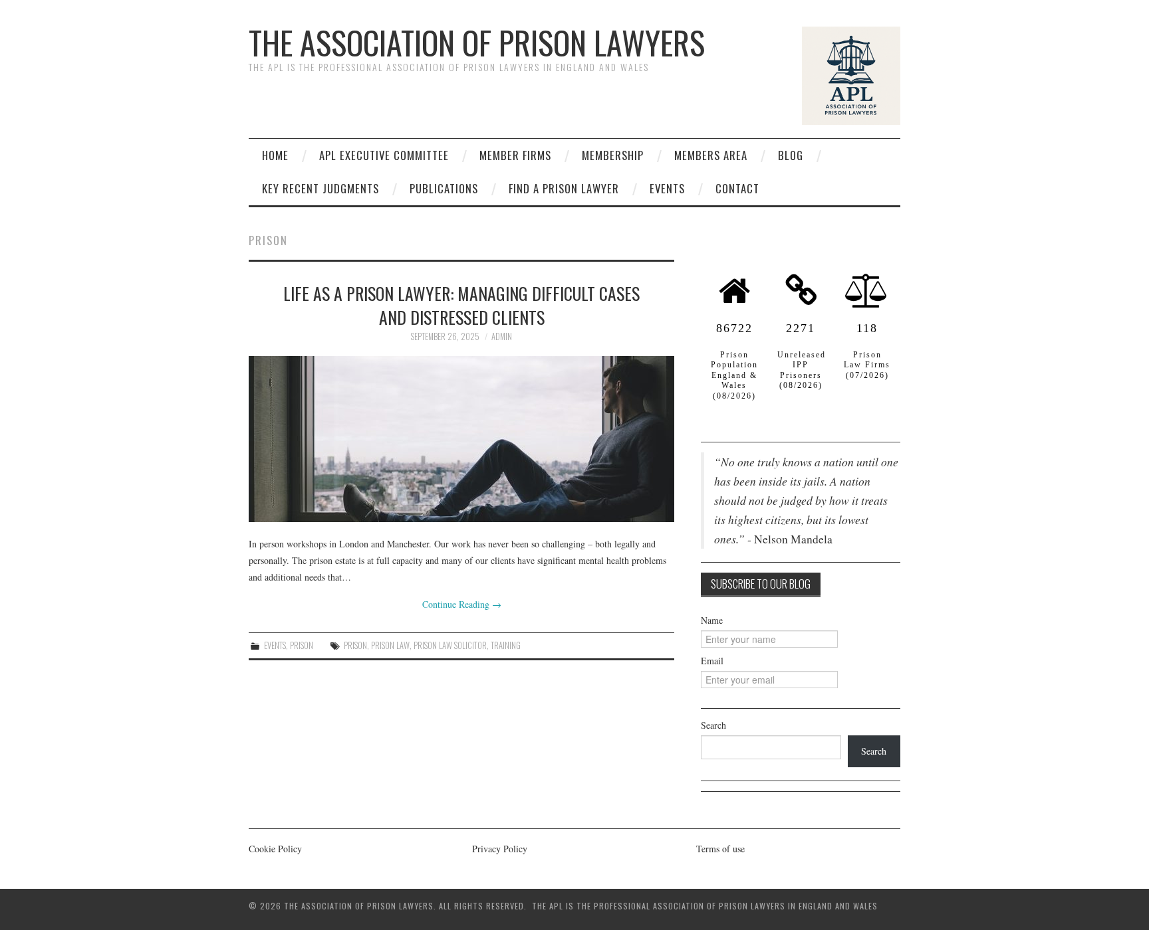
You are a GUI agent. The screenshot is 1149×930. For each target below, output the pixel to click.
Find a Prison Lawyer (564, 188)
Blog (790, 155)
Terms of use (720, 848)
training (506, 645)
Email (712, 660)
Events (667, 188)
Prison (301, 645)
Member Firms (515, 155)
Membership (613, 155)
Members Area (710, 155)
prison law (390, 645)
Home (275, 155)
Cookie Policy (275, 848)
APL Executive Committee (384, 155)
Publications (444, 188)
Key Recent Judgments (320, 188)
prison (355, 645)
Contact (737, 188)
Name (712, 620)
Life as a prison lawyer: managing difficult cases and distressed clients (461, 304)
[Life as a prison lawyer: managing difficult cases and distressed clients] (461, 439)
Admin (501, 336)
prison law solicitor (450, 645)
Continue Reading (461, 604)
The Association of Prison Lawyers (477, 42)
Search (713, 725)
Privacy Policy (499, 848)
